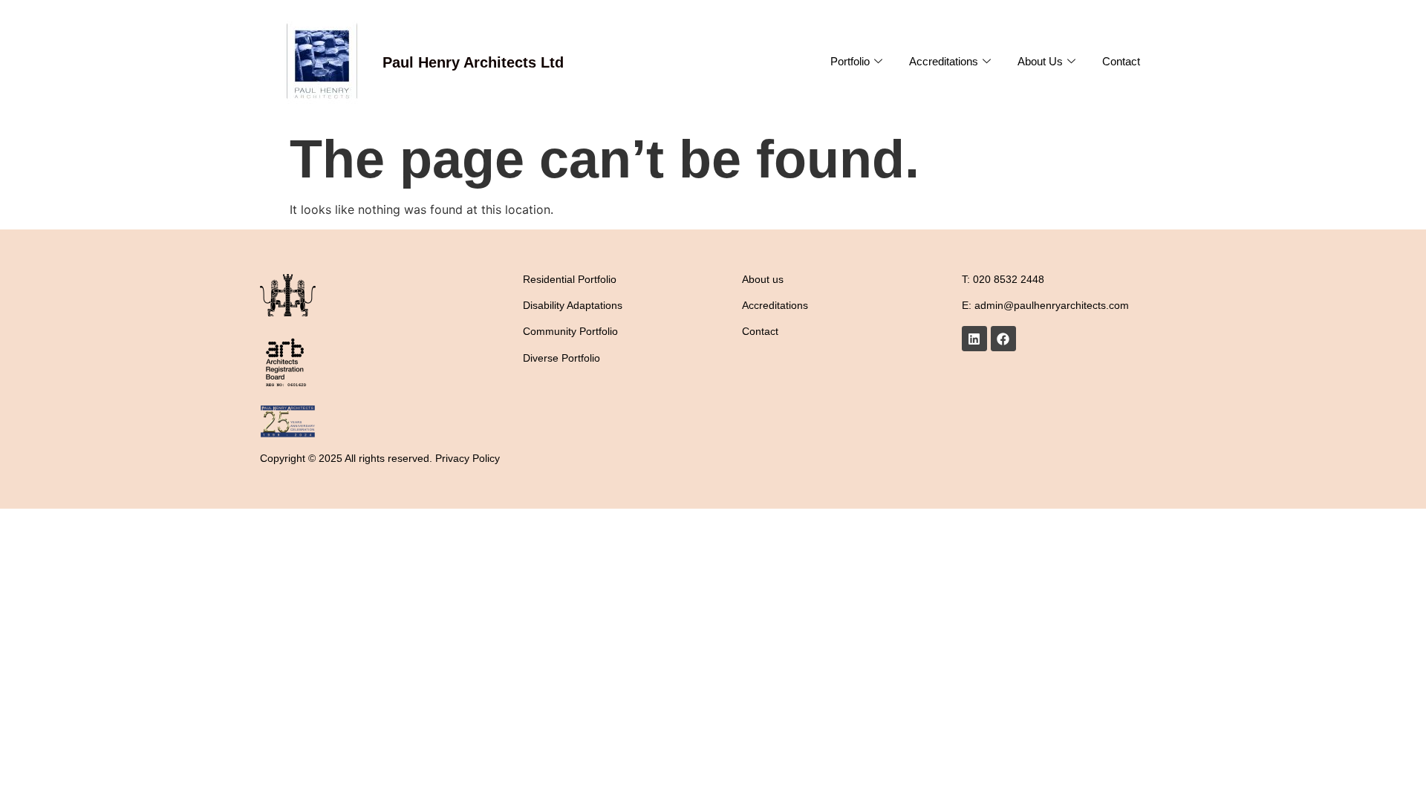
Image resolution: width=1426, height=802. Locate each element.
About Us (1040, 61)
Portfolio (850, 61)
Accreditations (943, 61)
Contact (1121, 61)
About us (763, 279)
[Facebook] (1003, 338)
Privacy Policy (467, 458)
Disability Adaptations (572, 305)
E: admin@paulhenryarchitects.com (1045, 305)
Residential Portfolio (569, 279)
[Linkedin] (974, 338)
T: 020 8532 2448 (1003, 279)
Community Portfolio (570, 331)
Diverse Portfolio (561, 358)
